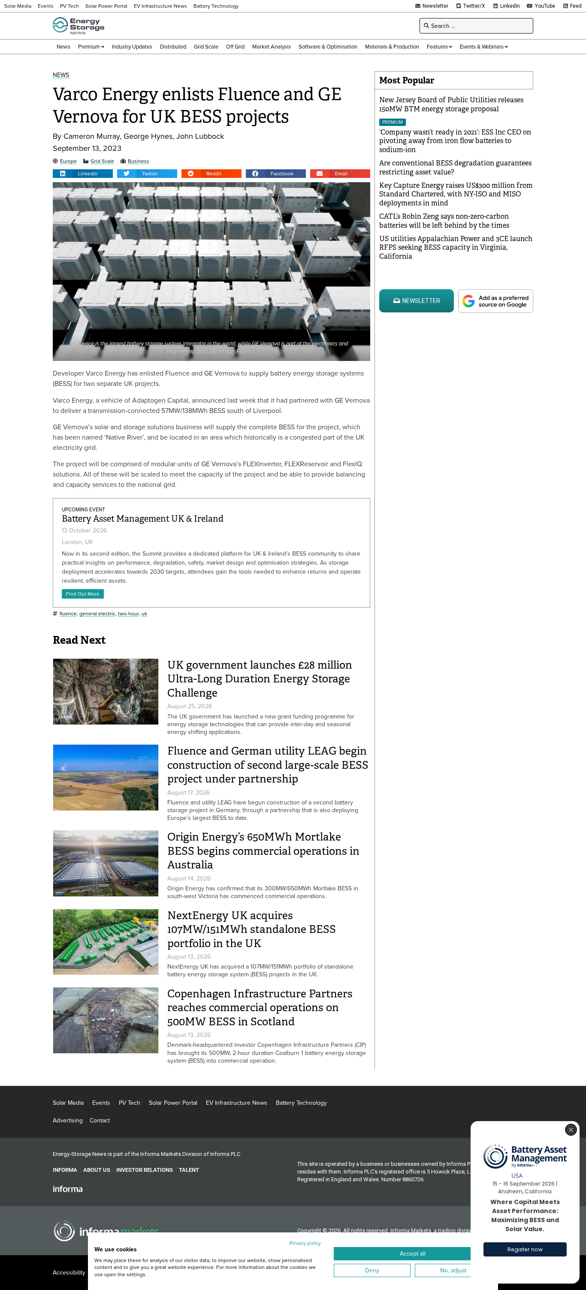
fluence (68, 614)
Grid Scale (102, 161)
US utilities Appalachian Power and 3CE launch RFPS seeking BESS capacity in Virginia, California (455, 247)
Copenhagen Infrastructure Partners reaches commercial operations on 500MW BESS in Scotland (260, 1007)
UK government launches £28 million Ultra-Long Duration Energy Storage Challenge (259, 679)
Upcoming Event (83, 510)
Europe (68, 161)
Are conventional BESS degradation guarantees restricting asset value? (455, 168)
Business (138, 161)
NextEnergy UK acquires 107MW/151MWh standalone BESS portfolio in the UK (251, 929)
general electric (97, 614)
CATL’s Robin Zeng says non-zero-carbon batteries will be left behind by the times (444, 221)
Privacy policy (305, 1243)
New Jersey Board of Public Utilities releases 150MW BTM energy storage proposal (451, 104)
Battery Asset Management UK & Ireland (143, 519)
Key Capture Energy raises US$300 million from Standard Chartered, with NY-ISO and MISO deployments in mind (456, 194)
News (61, 75)
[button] (83, 173)
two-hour (128, 614)
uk (144, 614)
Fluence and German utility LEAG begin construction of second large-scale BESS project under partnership (268, 765)
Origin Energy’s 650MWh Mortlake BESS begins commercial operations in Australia (263, 850)
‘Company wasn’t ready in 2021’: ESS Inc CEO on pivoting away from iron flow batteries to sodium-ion (455, 141)
